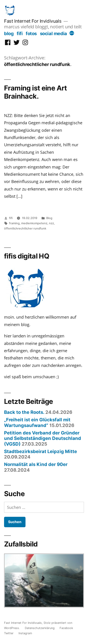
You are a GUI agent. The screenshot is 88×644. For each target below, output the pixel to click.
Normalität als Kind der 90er (35, 464)
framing (14, 223)
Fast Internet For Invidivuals (32, 21)
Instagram (25, 633)
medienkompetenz (34, 223)
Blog (49, 218)
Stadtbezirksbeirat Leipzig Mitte (40, 451)
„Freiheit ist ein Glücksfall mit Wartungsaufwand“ (37, 422)
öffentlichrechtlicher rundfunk (25, 228)
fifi (20, 33)
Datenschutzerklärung (40, 628)
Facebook (66, 628)
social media (53, 33)
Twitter (9, 633)
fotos (31, 33)
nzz (51, 223)
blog (9, 33)
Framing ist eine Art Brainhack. (35, 92)
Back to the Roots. (24, 412)
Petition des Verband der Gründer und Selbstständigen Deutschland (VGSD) (42, 438)
